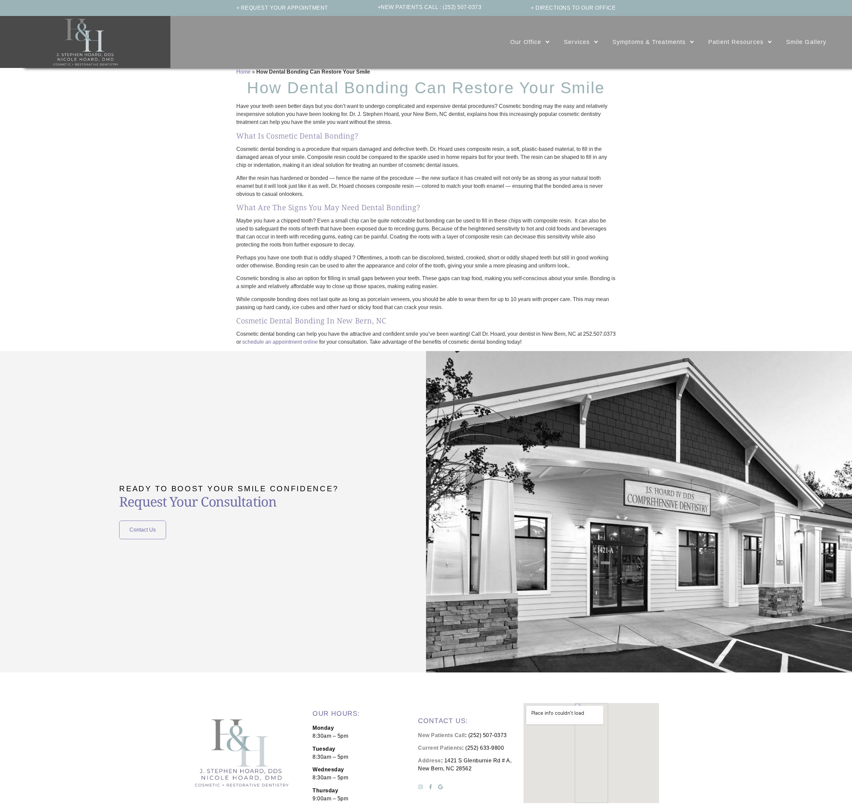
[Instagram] (420, 786)
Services (577, 42)
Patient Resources (735, 42)
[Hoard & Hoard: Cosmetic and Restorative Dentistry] (85, 42)
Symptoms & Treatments (649, 42)
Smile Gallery (806, 42)
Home (243, 72)
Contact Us (142, 530)
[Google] (440, 786)
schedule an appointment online (280, 342)
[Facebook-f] (430, 786)
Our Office (525, 42)
